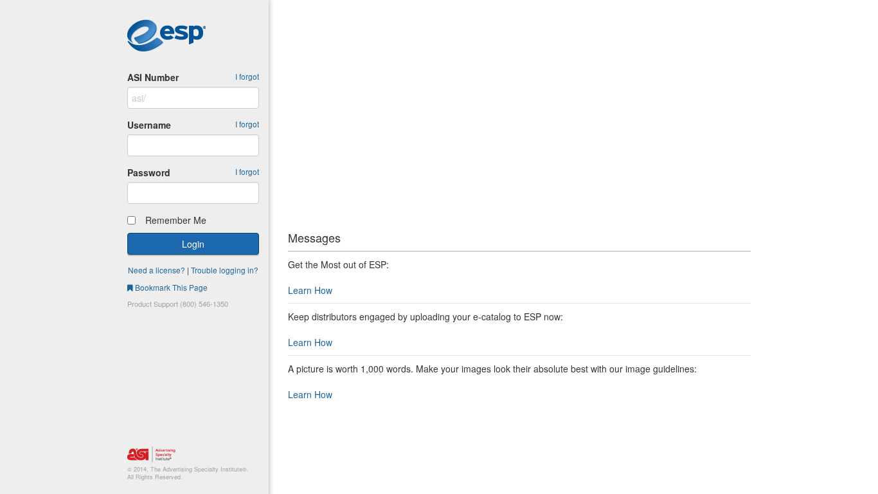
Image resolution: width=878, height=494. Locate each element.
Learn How (310, 290)
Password (148, 172)
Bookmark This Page (170, 287)
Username (149, 124)
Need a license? (156, 269)
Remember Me (173, 220)
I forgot (247, 76)
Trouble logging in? (224, 269)
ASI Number (153, 77)
